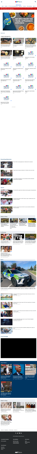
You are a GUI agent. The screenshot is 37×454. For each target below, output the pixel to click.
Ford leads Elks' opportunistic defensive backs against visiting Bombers (24, 190)
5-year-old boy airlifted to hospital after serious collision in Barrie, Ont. (18, 288)
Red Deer (20, 6)
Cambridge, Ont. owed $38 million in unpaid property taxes (30, 377)
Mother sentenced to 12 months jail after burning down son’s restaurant (18, 410)
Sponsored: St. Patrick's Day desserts (18, 58)
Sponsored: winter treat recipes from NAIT (17, 80)
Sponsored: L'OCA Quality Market (29, 58)
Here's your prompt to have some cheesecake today (6, 45)
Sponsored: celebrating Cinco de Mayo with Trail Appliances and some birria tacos (30, 46)
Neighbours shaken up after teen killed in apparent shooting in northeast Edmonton (32, 225)
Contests (24, 6)
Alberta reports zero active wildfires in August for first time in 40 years (5, 225)
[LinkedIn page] (21, 433)
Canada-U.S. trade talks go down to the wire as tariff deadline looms (6, 377)
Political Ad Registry (16, 443)
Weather (6, 6)
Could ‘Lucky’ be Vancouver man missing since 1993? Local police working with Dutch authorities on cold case (6, 423)
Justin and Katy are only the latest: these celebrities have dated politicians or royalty (18, 241)
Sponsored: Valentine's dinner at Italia (30, 69)
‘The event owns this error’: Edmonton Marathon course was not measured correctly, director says (14, 226)
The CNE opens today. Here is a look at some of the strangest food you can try (6, 241)
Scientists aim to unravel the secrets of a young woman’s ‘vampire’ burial (6, 410)
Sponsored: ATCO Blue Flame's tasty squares (5, 103)
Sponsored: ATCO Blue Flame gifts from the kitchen (18, 91)
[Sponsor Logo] (18, 21)
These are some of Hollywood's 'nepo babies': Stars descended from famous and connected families (6, 254)
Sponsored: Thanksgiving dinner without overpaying (5, 91)
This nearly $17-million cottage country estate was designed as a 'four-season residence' (30, 241)
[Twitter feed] (15, 433)
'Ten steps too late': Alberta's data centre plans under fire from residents (6, 394)
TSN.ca (26, 443)
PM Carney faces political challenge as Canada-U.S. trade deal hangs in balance (18, 377)
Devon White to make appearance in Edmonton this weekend (23, 161)
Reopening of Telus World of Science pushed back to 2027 (22, 224)
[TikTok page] (17, 433)
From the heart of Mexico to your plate (18, 45)
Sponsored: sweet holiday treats (29, 91)
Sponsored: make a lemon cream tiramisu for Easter (5, 58)
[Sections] (2, 2)
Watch (3, 6)
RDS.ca (2, 449)
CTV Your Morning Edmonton (13, 6)
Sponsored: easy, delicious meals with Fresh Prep (30, 80)
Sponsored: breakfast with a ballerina (18, 69)
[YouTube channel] (19, 433)
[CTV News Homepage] (18, 1)
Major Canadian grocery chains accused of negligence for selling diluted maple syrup (30, 410)
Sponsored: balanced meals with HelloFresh (6, 80)
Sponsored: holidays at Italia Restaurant (6, 69)
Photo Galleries (29, 6)
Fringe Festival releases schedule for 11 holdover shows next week (23, 170)
